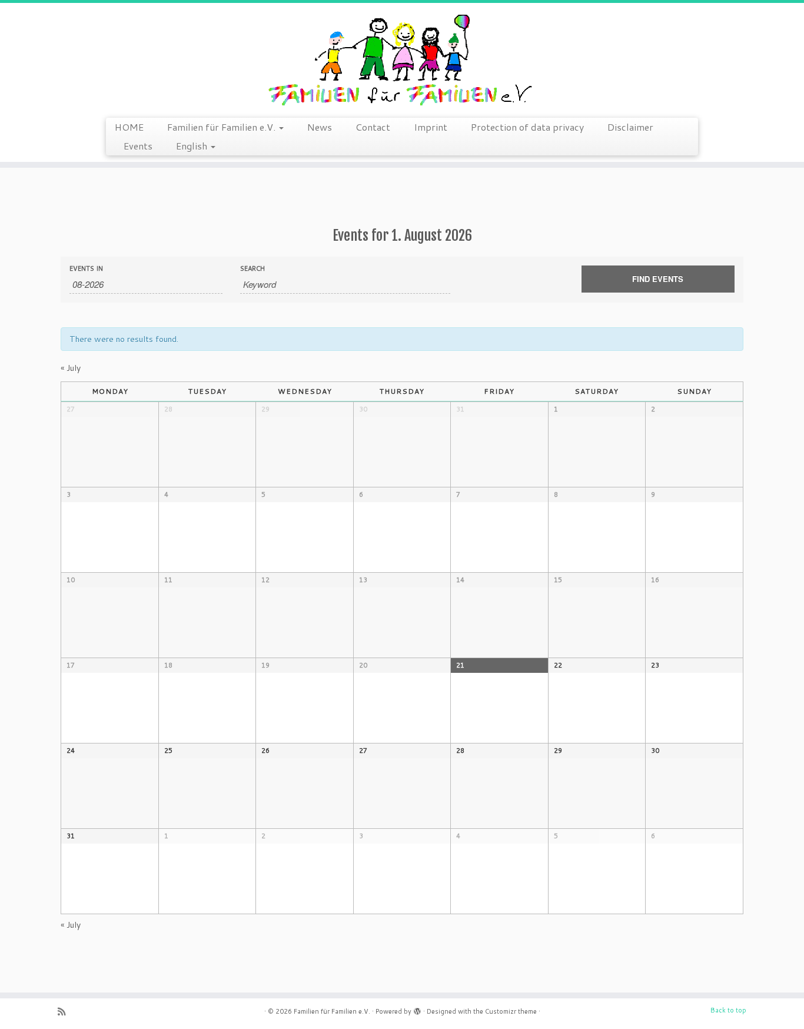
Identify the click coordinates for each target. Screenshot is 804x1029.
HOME (129, 127)
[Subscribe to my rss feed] (65, 1011)
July (71, 368)
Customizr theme (511, 1011)
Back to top (728, 1010)
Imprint (430, 127)
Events (138, 145)
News (319, 127)
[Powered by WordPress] (417, 1009)
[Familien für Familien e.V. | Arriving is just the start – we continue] (402, 59)
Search (252, 268)
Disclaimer (630, 127)
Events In (86, 268)
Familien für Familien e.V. (222, 127)
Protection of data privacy (527, 127)
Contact (373, 127)
